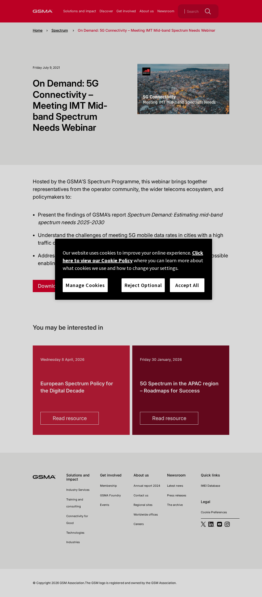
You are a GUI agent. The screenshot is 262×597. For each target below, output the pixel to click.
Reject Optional (143, 285)
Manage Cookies (85, 285)
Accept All (187, 285)
